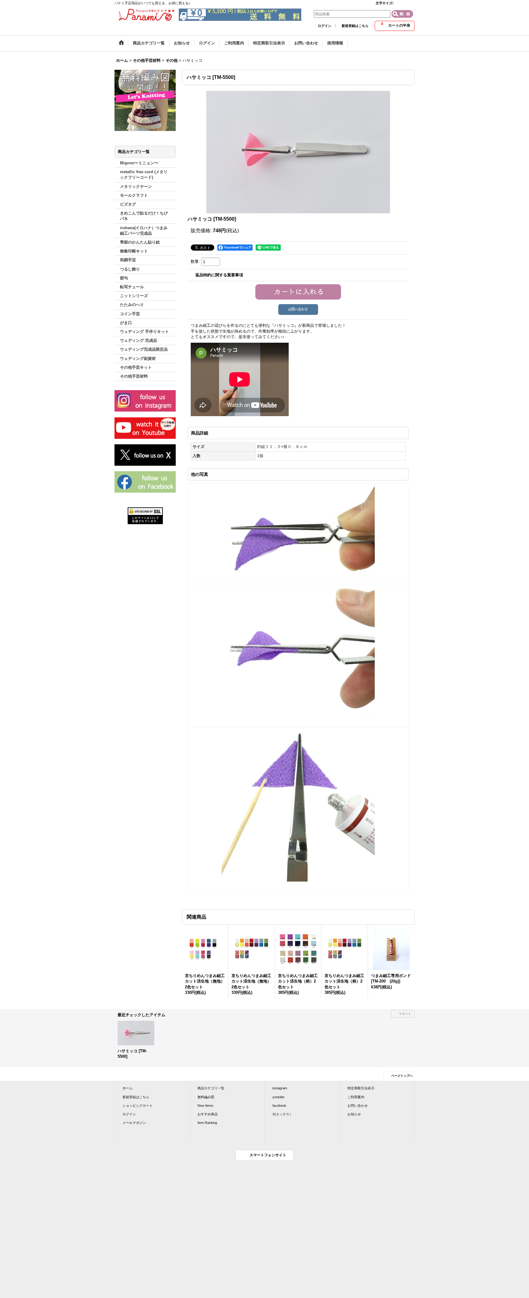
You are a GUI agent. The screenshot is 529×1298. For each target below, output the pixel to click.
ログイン (324, 26)
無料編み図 (205, 1097)
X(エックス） (282, 1114)
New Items (205, 1105)
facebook (279, 1105)
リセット (405, 1013)
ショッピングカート (137, 1105)
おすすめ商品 (207, 1114)
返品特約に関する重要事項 (219, 275)
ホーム (127, 1088)
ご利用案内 (355, 1097)
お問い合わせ (357, 1105)
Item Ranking (207, 1123)
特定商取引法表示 (360, 1088)
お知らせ (354, 1114)
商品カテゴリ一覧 (210, 1088)
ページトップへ (402, 1075)
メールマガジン (134, 1123)
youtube (278, 1097)
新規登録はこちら (355, 26)
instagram (279, 1088)
